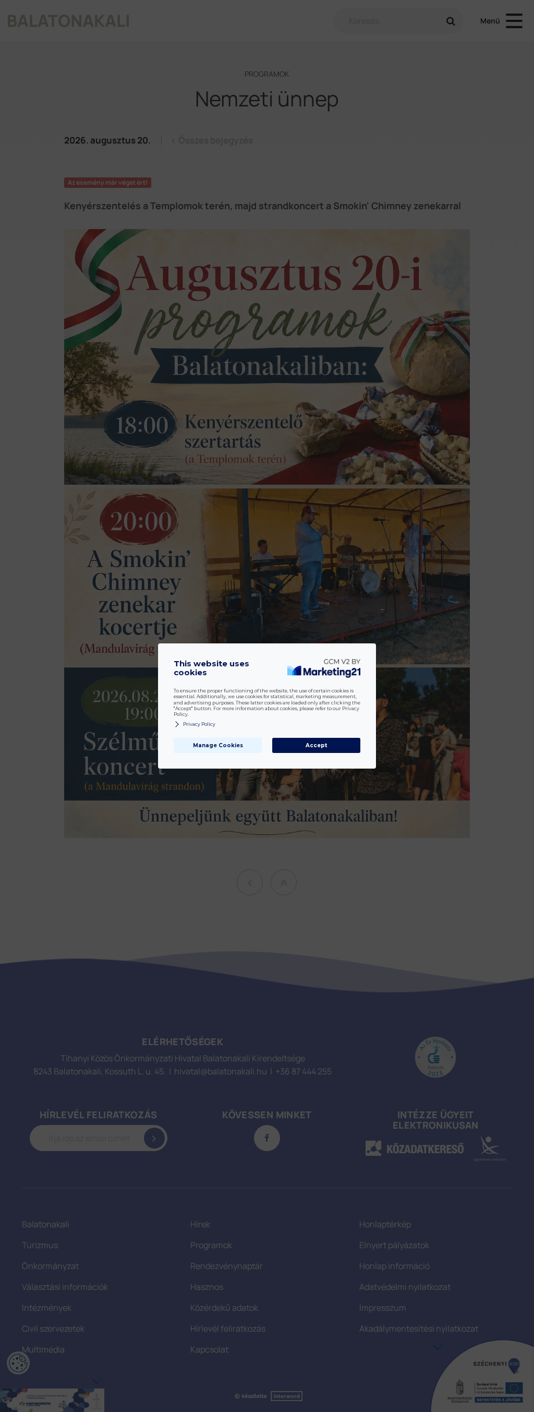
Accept (316, 745)
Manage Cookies (218, 745)
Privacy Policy (199, 724)
